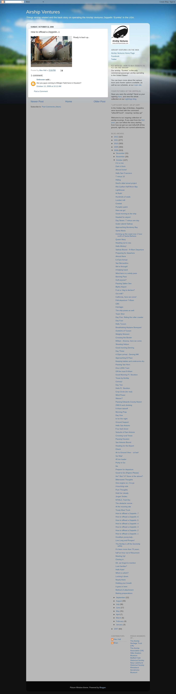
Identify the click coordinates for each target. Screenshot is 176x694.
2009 (116, 147)
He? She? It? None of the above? (129, 476)
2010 (116, 143)
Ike (117, 466)
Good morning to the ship (126, 214)
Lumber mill (120, 200)
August (119, 601)
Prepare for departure (124, 469)
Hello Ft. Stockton (123, 388)
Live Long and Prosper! (125, 540)
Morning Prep (121, 412)
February (120, 621)
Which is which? (122, 573)
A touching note (122, 486)
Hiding (118, 180)
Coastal (119, 204)
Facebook (115, 56)
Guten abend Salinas (124, 224)
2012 (116, 137)
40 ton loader (121, 459)
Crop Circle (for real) (124, 392)
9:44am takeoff (122, 409)
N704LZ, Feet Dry (123, 500)
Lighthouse (120, 190)
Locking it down (122, 576)
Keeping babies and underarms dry (130, 361)
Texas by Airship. (122, 378)
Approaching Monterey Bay (127, 227)
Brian (116, 643)
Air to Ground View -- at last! (127, 452)
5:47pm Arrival (121, 260)
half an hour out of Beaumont (127, 553)
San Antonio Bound (123, 442)
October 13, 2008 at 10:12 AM (49, 86)
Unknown (41, 80)
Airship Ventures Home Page (123, 53)
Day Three (120, 351)
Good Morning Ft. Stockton (127, 375)
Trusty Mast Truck (123, 510)
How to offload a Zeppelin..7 (127, 513)
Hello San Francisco (124, 173)
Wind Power (120, 395)
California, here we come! (126, 297)
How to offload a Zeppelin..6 (127, 517)
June (118, 608)
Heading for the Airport (125, 446)
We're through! (122, 266)
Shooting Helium (122, 344)
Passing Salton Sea (123, 283)
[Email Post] (61, 70)
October (119, 160)
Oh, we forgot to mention (126, 563)
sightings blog (130, 99)
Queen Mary (121, 240)
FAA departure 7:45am (125, 300)
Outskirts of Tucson (123, 331)
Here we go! (120, 210)
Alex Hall (117, 639)
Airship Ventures (43, 12)
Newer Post (37, 101)
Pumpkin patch (122, 207)
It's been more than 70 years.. (128, 549)
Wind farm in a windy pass (126, 273)
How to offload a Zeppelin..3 (127, 527)
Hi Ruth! (119, 193)
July (118, 604)
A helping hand (122, 270)
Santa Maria (120, 231)
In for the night (121, 419)
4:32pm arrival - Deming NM (127, 354)
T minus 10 (120, 177)
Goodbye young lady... (125, 537)
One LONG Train (122, 368)
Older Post (99, 101)
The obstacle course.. (124, 503)
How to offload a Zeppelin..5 (127, 520)
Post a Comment (41, 91)
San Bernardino (122, 263)
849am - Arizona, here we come (129, 341)
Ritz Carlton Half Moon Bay (127, 187)
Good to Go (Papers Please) (127, 473)
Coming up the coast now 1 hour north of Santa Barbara (129, 235)
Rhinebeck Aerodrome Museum (134, 670)
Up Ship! (119, 456)
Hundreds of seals (123, 197)
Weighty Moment (122, 334)
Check (118, 449)
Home (68, 101)
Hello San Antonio (123, 426)
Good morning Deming (125, 348)
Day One (119, 415)
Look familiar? (121, 566)
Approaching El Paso (124, 358)
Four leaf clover (122, 429)
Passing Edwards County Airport (129, 402)
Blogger (102, 687)
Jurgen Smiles (121, 496)
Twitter (114, 59)
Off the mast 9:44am (124, 371)
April (118, 614)
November (120, 157)
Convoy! (119, 382)
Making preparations (124, 593)
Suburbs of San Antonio (125, 432)
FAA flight (119, 307)
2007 (116, 629)
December (120, 153)
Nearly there (121, 580)
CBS (117, 304)
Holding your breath (124, 583)
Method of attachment (124, 590)
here (120, 97)
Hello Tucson (121, 324)
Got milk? (119, 294)
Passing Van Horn (123, 365)
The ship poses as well (125, 310)
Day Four (119, 321)
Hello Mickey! (121, 246)
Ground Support (122, 422)
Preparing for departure (125, 253)
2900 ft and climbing (124, 405)
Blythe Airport (121, 287)
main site (137, 85)
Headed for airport (123, 217)
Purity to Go (120, 463)
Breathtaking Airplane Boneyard (128, 327)
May (118, 611)
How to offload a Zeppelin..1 (127, 534)
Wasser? (119, 398)
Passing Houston (122, 439)
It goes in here (121, 587)
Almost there (121, 256)
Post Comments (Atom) (51, 107)
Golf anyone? (121, 280)
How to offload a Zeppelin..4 (127, 524)
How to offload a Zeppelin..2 (127, 530)
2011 (116, 140)
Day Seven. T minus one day (127, 220)
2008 (116, 150)
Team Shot (120, 314)
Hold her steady (122, 493)
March (119, 618)
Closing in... (120, 559)
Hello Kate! (120, 570)
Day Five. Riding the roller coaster (129, 317)
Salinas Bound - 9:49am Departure (130, 250)
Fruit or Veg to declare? (125, 290)
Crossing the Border (124, 338)
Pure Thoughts (122, 490)
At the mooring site (123, 507)
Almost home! (121, 170)
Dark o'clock (120, 166)
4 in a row (120, 163)
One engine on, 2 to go (125, 483)
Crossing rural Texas (124, 436)
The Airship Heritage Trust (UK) (136, 643)
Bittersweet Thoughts (124, 480)
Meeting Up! (120, 556)
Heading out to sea (123, 243)
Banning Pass (121, 277)
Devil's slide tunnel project (126, 183)
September (121, 597)
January (119, 625)
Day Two (119, 385)
